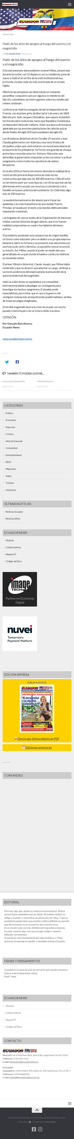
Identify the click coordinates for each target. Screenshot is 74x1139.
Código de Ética (14, 561)
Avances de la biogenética (14, 381)
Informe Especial (14, 441)
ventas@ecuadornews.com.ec (24, 1077)
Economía (11, 420)
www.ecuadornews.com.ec (17, 338)
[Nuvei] (20, 650)
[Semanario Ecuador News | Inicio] (12, 4)
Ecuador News (13, 54)
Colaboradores (13, 547)
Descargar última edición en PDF (38, 739)
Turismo (10, 483)
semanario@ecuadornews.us (23, 1061)
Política (9, 413)
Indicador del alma (45, 381)
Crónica (10, 434)
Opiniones (8, 34)
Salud (8, 476)
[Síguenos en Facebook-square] (33, 1129)
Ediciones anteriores (38, 747)
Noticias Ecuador (14, 511)
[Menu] (69, 4)
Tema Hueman (50, 1122)
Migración (11, 469)
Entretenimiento (14, 455)
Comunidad (11, 448)
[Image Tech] (20, 605)
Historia (10, 540)
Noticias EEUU (13, 518)
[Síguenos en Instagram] (40, 1129)
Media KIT (11, 554)
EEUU (8, 462)
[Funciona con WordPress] (30, 1122)
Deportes (10, 427)
